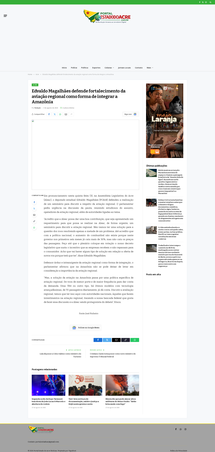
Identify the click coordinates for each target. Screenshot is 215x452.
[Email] (34, 214)
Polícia (74, 67)
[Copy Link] (34, 221)
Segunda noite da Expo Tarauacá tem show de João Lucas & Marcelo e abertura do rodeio (48, 401)
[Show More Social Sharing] (71, 114)
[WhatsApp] (34, 227)
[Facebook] (34, 202)
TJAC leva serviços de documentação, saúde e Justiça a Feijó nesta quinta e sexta (84, 401)
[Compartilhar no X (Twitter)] (54, 114)
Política (84, 67)
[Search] (210, 2)
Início (64, 67)
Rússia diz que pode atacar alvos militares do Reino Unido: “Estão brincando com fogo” (121, 401)
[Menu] (5, 16)
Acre (35, 85)
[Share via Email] (65, 114)
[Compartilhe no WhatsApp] (60, 114)
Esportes (96, 67)
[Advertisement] (107, 45)
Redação (38, 108)
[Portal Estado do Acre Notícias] (107, 15)
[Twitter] (34, 208)
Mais (149, 67)
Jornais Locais (124, 67)
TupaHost (72, 451)
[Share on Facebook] (49, 114)
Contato (139, 67)
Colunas (108, 67)
